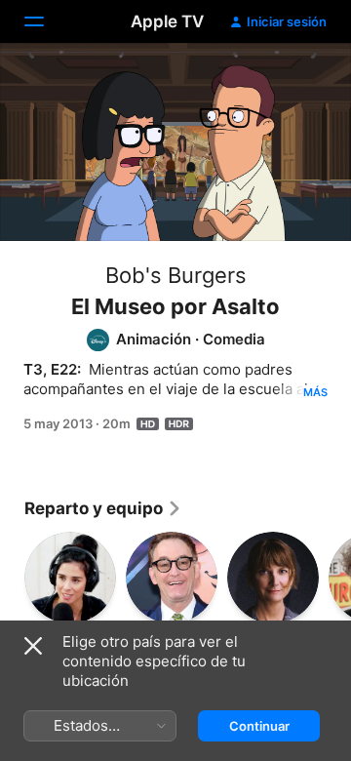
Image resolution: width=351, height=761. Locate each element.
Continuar (259, 726)
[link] (103, 508)
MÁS (315, 392)
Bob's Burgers (176, 275)
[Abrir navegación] (45, 21)
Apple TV (167, 21)
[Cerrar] (33, 646)
